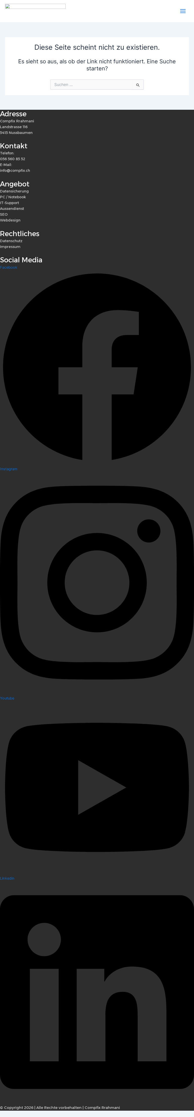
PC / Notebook (13, 197)
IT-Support (9, 203)
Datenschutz (11, 241)
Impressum (10, 246)
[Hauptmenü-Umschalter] (183, 11)
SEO (4, 214)
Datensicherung (14, 191)
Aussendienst (12, 208)
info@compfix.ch (15, 170)
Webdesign (10, 220)
